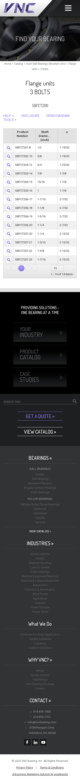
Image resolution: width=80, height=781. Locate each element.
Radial (40, 474)
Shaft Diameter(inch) (45, 136)
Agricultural (40, 598)
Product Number (22, 134)
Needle (40, 517)
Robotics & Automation (40, 589)
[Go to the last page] (35, 268)
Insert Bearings (40, 492)
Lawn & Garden (40, 567)
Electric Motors (40, 554)
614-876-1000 (42, 711)
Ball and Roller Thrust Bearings (40, 504)
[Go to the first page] (7, 268)
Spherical (40, 509)
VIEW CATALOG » (40, 432)
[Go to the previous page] (14, 268)
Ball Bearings (40, 469)
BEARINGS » (40, 458)
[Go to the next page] (28, 268)
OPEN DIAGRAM (58, 116)
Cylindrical (40, 513)
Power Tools (40, 611)
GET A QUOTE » (40, 416)
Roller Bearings (40, 499)
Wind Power (40, 594)
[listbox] (57, 268)
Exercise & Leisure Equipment (40, 580)
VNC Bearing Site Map (40, 684)
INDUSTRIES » (40, 543)
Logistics (40, 643)
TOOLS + (9, 120)
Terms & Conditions (52, 767)
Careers (40, 688)
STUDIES (29, 377)
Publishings (40, 679)
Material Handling (40, 563)
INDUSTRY (31, 332)
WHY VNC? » (40, 660)
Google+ (51, 742)
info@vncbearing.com (42, 722)
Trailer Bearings (40, 571)
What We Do (40, 624)
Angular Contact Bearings (40, 487)
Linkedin (35, 742)
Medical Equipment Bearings (40, 576)
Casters (40, 603)
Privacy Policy (24, 767)
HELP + (8, 116)
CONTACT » (40, 700)
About (40, 670)
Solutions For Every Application (40, 634)
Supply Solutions (40, 639)
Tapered (40, 522)
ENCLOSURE (31, 116)
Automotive (40, 585)
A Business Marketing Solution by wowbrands (40, 774)
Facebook (27, 742)
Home (7, 63)
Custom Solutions (40, 647)
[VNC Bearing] (33, 8)
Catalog (18, 63)
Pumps (40, 558)
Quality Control (40, 675)
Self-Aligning (40, 479)
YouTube (43, 742)
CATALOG (30, 354)
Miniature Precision (40, 483)
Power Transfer (40, 607)
